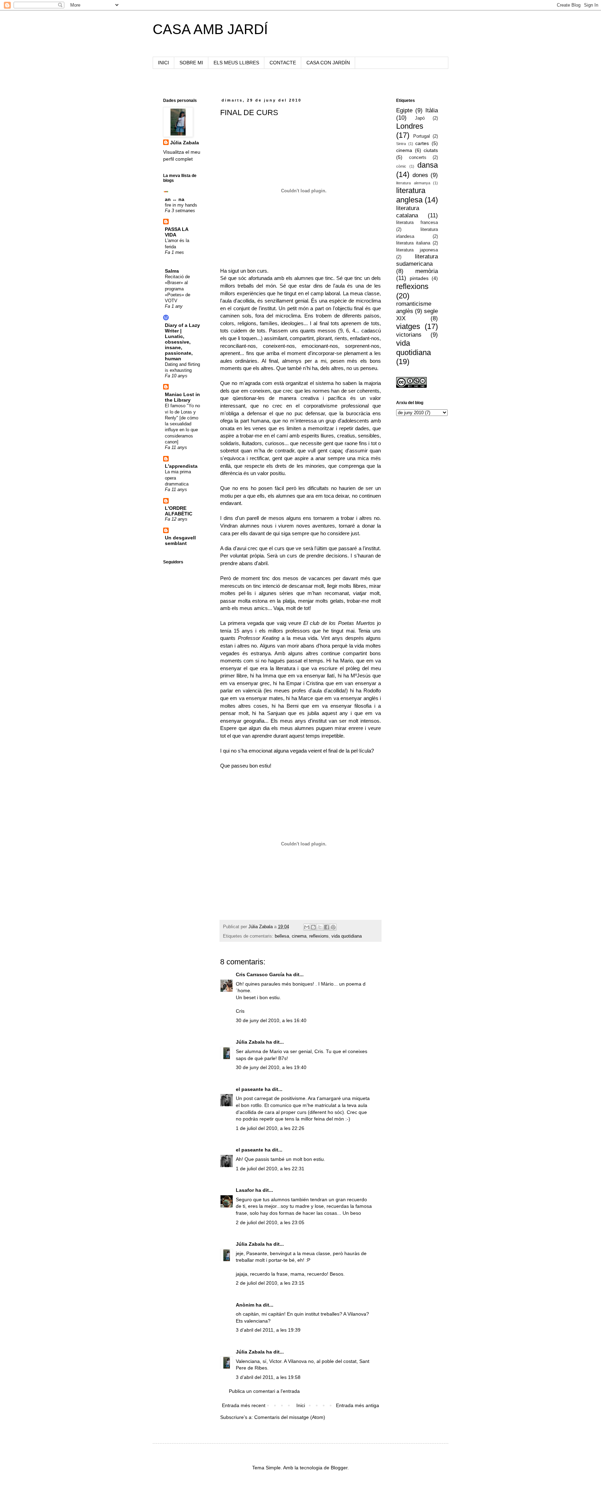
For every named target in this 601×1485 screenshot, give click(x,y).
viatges (408, 326)
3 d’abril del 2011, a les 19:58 (268, 1377)
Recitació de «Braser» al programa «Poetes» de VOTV (177, 288)
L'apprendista (181, 466)
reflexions (319, 936)
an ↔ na (174, 199)
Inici (300, 1405)
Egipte (404, 110)
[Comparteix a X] (319, 927)
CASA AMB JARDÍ (210, 29)
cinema (299, 936)
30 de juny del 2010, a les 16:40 (271, 1020)
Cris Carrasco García (260, 974)
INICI (163, 62)
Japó (420, 118)
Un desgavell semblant (180, 540)
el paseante (249, 1089)
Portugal (421, 136)
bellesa (282, 936)
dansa (427, 165)
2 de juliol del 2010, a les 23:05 (270, 1222)
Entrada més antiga (357, 1405)
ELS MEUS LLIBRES (236, 62)
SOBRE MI (191, 62)
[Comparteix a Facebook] (326, 927)
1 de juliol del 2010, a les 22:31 (270, 1168)
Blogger (339, 1467)
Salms (172, 271)
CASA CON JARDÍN (328, 62)
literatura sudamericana (417, 260)
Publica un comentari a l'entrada (264, 1391)
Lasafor (245, 1190)
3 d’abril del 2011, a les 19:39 (268, 1330)
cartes (422, 143)
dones (420, 175)
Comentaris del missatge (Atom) (289, 1417)
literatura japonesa (417, 250)
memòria (426, 271)
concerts (417, 157)
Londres (409, 126)
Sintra (401, 144)
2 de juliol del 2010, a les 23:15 (270, 1283)
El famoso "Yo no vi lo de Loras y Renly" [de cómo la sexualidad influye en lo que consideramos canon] (182, 423)
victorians (409, 334)
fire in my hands (181, 205)
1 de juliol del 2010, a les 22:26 (270, 1128)
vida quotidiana (346, 936)
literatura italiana (413, 243)
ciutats (431, 150)
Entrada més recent (243, 1405)
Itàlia (431, 110)
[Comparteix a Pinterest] (333, 927)
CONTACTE (283, 62)
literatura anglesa (410, 195)
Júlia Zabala (250, 1042)
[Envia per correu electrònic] (306, 927)
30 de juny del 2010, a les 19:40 (271, 1067)
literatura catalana (407, 212)
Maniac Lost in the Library (182, 397)
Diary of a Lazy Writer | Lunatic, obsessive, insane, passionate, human (182, 341)
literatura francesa (417, 222)
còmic (401, 166)
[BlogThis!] (313, 927)
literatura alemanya (413, 183)
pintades (419, 278)
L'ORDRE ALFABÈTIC (178, 510)
